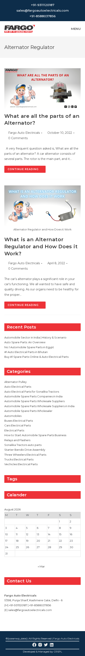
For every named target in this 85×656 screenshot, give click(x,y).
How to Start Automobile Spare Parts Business (35, 435)
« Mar (41, 566)
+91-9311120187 (42, 5)
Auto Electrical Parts (17, 386)
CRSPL (58, 651)
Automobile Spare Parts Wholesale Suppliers (34, 401)
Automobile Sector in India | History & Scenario (35, 337)
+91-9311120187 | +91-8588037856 (30, 605)
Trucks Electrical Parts (18, 459)
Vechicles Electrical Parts (21, 464)
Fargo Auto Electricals (24, 133)
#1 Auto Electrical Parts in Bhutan (26, 352)
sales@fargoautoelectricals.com (43, 10)
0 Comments (18, 138)
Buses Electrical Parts (18, 420)
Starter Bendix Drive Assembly (24, 449)
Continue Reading (27, 170)
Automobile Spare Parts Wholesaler (28, 411)
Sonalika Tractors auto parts (22, 445)
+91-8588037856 (43, 16)
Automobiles (12, 415)
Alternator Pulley (15, 381)
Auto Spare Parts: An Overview (24, 342)
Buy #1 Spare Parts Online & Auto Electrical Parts (36, 356)
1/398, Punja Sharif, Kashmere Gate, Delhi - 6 (33, 600)
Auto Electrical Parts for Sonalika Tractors (31, 391)
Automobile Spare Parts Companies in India (33, 396)
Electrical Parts (14, 430)
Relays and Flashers (17, 440)
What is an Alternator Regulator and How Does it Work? (41, 246)
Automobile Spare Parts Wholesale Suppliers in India (39, 406)
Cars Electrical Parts (17, 425)
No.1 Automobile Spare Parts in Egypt (29, 347)
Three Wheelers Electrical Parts (25, 454)
